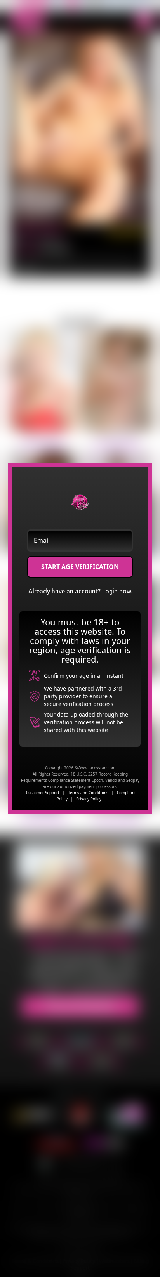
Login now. (117, 591)
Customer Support (42, 792)
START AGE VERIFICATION (80, 566)
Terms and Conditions (88, 792)
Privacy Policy (88, 799)
